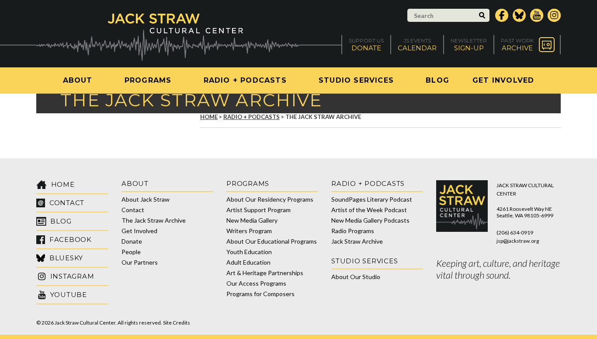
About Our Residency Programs (269, 199)
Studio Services (356, 80)
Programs (148, 80)
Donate (131, 241)
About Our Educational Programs (271, 241)
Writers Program (249, 230)
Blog (437, 80)
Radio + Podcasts (245, 80)
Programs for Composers (260, 293)
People (131, 251)
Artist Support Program (258, 209)
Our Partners (139, 262)
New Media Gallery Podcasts (370, 220)
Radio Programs (352, 230)
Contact (132, 209)
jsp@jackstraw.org (517, 241)
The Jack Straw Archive (153, 220)
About (78, 80)
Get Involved (503, 80)
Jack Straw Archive (357, 241)
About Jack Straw (145, 199)
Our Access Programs (256, 283)
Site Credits (176, 322)
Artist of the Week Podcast (369, 209)
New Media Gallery (252, 220)
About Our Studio (355, 276)
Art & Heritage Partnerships (264, 272)
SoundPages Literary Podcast (371, 199)
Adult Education (248, 262)
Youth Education (249, 251)
